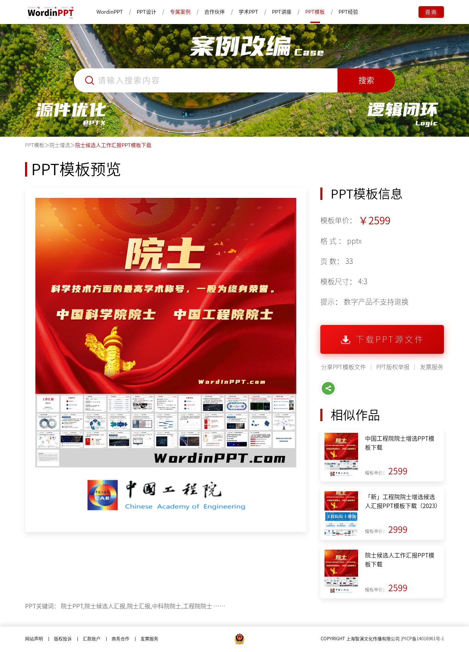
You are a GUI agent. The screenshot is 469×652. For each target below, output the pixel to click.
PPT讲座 (281, 11)
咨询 (431, 11)
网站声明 (34, 639)
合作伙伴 (214, 11)
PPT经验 (348, 11)
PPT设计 (146, 11)
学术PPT (248, 11)
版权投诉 (63, 639)
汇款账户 (92, 639)
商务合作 (120, 639)
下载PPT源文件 (390, 339)
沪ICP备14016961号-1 (422, 639)
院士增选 (59, 145)
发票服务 (431, 367)
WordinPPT (109, 11)
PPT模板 (315, 11)
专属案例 (180, 11)
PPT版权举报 (393, 367)
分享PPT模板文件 (343, 367)
